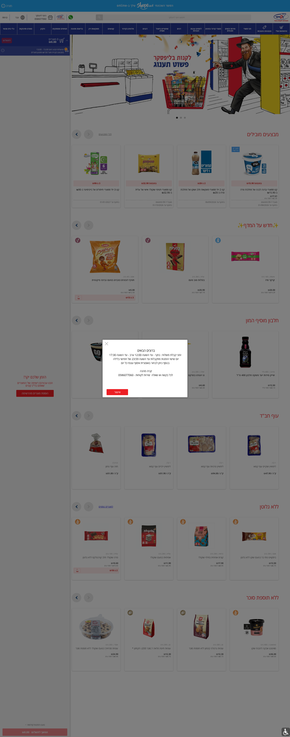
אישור (117, 392)
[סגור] (106, 344)
